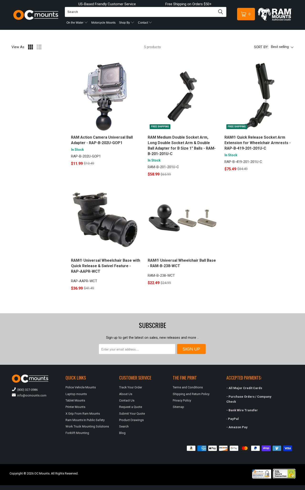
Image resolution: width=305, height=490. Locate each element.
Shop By (125, 22)
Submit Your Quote (132, 413)
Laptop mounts (76, 394)
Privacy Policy (182, 400)
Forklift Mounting (77, 433)
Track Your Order (130, 387)
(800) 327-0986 (27, 389)
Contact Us (126, 400)
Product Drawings (131, 420)
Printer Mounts (75, 407)
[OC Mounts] (36, 15)
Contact (143, 22)
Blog (122, 433)
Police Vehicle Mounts (81, 387)
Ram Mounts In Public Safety (85, 420)
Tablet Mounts (75, 400)
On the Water (75, 22)
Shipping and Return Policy (191, 394)
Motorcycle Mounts (103, 22)
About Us (125, 394)
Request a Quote (130, 407)
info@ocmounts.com (31, 395)
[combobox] (145, 12)
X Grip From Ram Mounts (83, 413)
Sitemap (178, 407)
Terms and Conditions (188, 387)
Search (124, 426)
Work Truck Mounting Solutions (87, 426)
